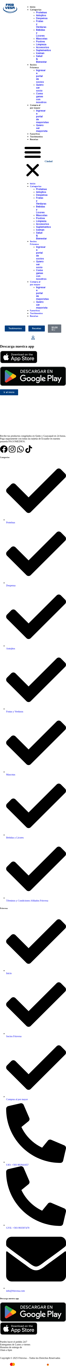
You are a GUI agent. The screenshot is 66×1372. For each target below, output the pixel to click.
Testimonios (36, 136)
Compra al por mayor (35, 106)
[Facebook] (4, 449)
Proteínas (41, 12)
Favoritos (35, 133)
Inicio (32, 7)
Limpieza (41, 44)
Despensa (41, 18)
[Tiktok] (29, 449)
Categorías (35, 9)
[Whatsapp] (20, 449)
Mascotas (41, 38)
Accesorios (42, 47)
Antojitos (41, 15)
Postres (40, 41)
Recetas (34, 139)
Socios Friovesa (34, 66)
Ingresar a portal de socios (41, 76)
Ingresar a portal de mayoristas (42, 116)
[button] (32, 161)
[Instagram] (12, 449)
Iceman (40, 53)
